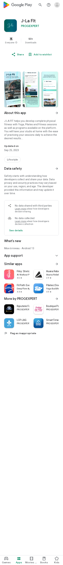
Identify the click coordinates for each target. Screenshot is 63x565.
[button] (16, 42)
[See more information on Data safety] (56, 168)
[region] (31, 40)
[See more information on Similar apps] (56, 264)
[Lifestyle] (12, 159)
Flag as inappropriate (20, 333)
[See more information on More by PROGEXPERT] (56, 299)
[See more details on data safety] (16, 230)
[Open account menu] (57, 5)
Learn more (20, 209)
